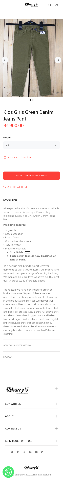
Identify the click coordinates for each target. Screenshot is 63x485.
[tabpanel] (31, 58)
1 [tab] (30, 100)
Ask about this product (19, 157)
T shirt (24, 319)
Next (58, 60)
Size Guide (17, 252)
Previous (5, 60)
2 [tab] (33, 100)
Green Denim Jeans (44, 216)
